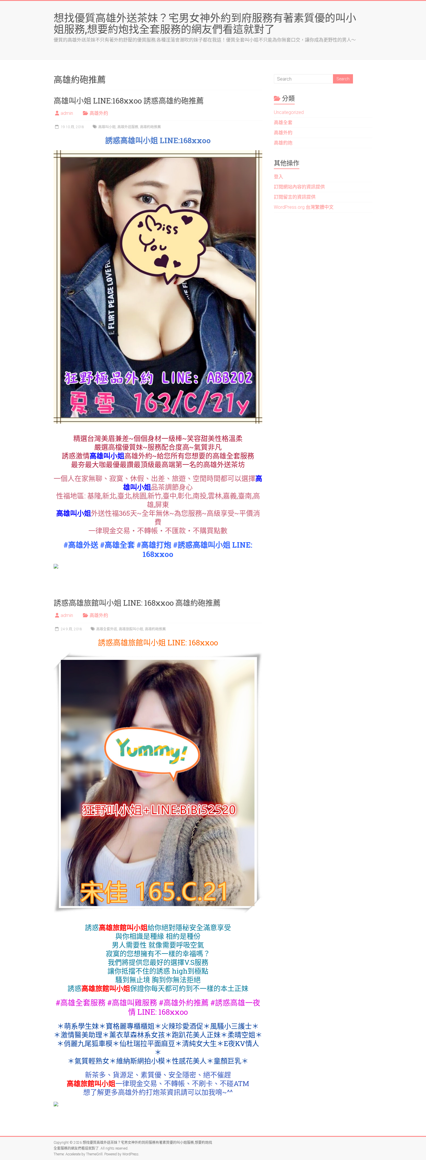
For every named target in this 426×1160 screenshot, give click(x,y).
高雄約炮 (283, 143)
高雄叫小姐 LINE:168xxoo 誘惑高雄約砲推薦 (129, 101)
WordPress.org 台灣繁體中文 (304, 207)
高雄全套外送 (106, 629)
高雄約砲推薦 (150, 127)
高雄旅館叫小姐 (131, 629)
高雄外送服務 (127, 127)
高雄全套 (283, 122)
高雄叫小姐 (107, 127)
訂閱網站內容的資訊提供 (299, 187)
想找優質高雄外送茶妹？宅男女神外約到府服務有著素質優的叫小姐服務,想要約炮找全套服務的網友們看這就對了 (205, 23)
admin (67, 113)
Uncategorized (289, 112)
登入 (278, 176)
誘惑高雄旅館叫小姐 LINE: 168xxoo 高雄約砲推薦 (137, 603)
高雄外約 (99, 113)
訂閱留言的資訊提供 (295, 197)
